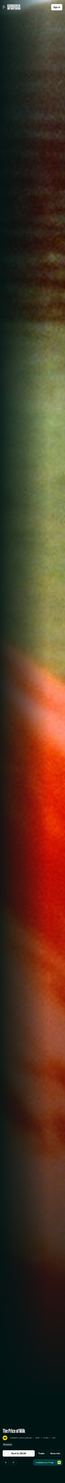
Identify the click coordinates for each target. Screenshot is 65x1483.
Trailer (41, 1453)
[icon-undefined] (6, 1462)
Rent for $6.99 (18, 1453)
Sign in (56, 7)
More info (55, 1453)
